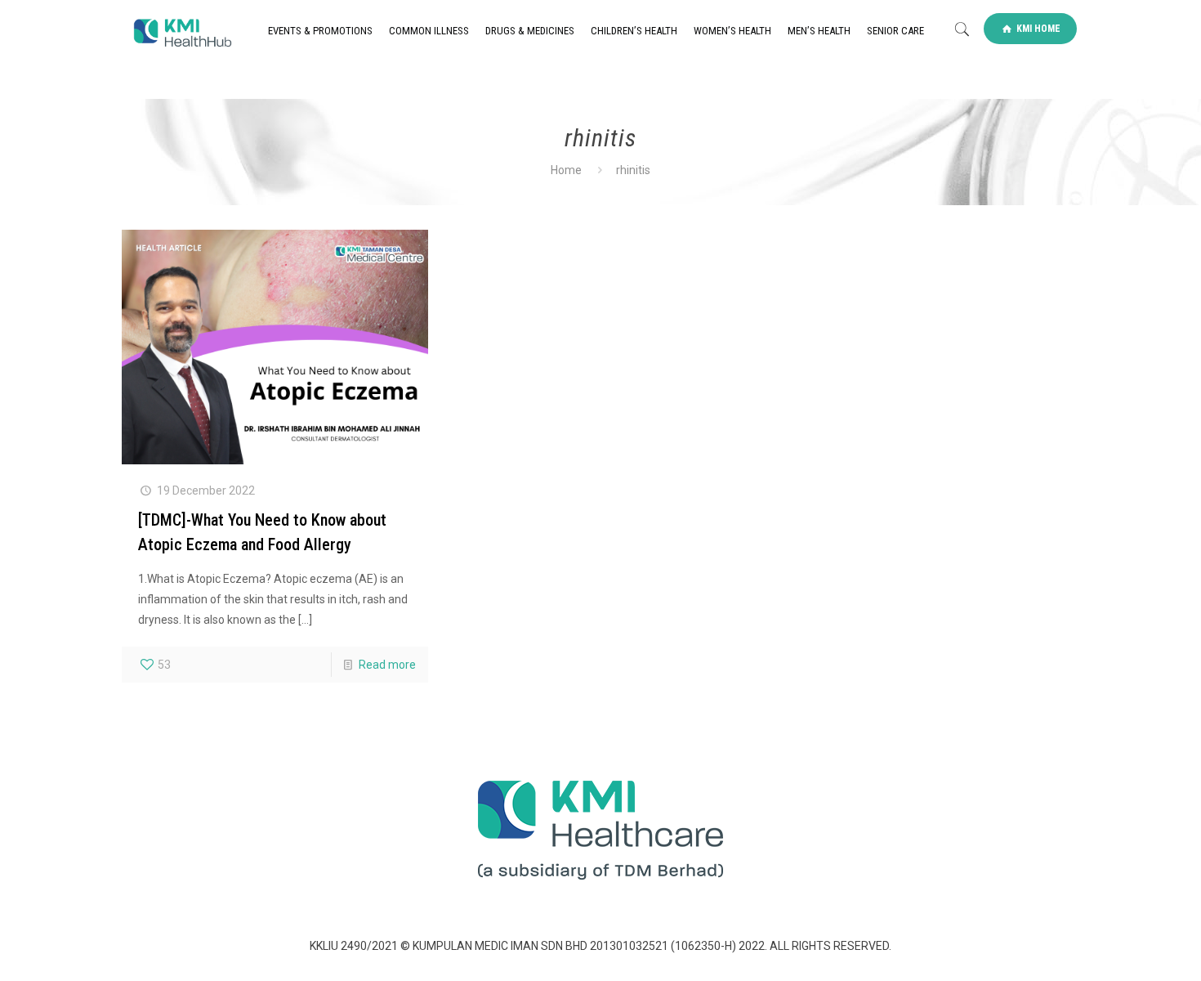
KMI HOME (1037, 28)
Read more (387, 664)
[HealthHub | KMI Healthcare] (181, 31)
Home (566, 170)
